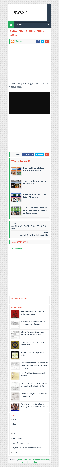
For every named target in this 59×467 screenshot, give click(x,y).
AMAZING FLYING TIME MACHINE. (34, 235)
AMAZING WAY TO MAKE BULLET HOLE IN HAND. (28, 227)
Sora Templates (24, 460)
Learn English (17, 438)
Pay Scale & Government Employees (26, 448)
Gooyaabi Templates (29, 462)
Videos (15, 452)
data (14, 419)
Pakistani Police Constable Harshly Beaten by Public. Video (34, 405)
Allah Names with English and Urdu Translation (33, 312)
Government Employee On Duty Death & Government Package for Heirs (34, 365)
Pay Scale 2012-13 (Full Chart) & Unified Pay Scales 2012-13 (34, 384)
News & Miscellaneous (21, 443)
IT (12, 429)
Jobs (14, 433)
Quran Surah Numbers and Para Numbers (32, 343)
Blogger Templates (41, 460)
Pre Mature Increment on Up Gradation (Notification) (33, 322)
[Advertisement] (29, 64)
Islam (14, 424)
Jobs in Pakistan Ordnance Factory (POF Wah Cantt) (32, 333)
